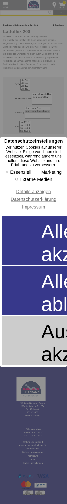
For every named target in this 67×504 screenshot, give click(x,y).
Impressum (33, 207)
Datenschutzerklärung (33, 199)
